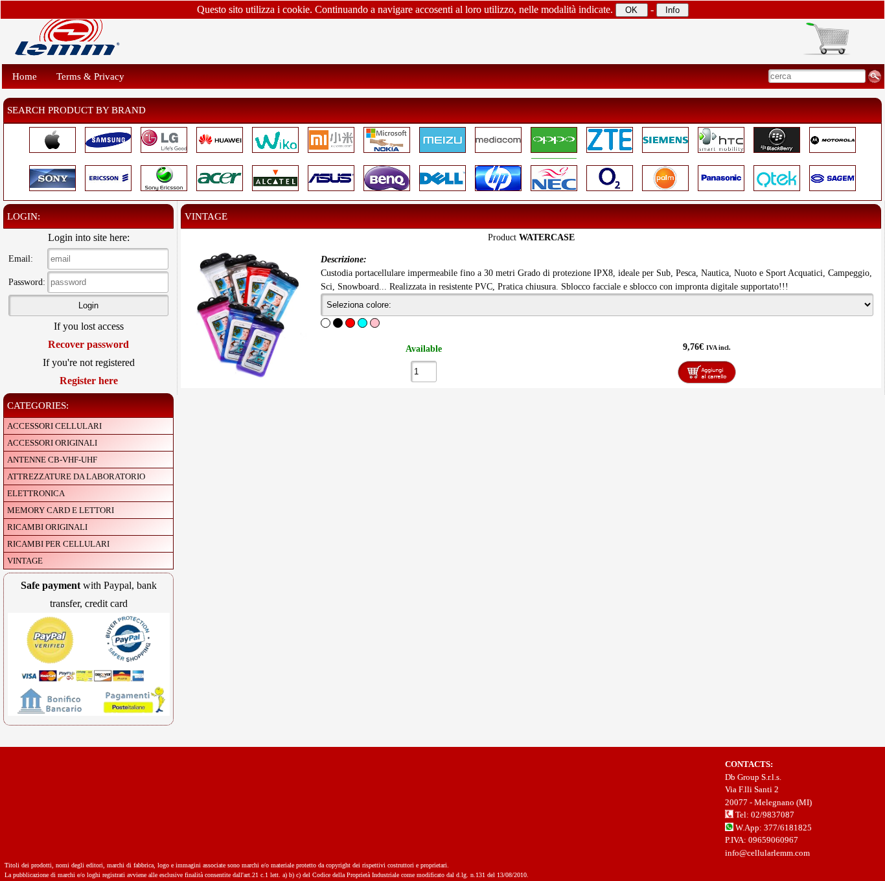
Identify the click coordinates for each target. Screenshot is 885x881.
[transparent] (325, 323)
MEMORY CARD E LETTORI (60, 510)
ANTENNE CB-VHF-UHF (52, 459)
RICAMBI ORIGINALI (47, 527)
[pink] (375, 323)
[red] (350, 323)
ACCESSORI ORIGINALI (52, 443)
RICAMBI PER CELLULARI (58, 544)
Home (24, 76)
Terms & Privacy (90, 76)
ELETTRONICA (36, 493)
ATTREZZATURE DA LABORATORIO (76, 476)
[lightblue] (362, 323)
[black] (338, 323)
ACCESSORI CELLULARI (54, 426)
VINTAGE (25, 561)
